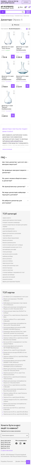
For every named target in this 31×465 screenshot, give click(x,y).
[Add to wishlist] (14, 32)
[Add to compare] (14, 34)
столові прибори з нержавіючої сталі (13, 272)
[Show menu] (3, 12)
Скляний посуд (19, 15)
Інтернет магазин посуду (7, 15)
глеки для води (7, 251)
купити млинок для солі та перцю (13, 245)
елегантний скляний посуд (14, 141)
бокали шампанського (9, 242)
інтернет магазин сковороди (11, 222)
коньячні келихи (7, 279)
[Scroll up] (28, 462)
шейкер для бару (8, 256)
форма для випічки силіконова (12, 233)
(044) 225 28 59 (6, 440)
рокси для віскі (7, 258)
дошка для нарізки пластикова (12, 220)
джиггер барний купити (10, 231)
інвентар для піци (8, 263)
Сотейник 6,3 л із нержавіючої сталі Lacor (16, 296)
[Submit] (27, 435)
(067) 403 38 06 (6, 444)
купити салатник (8, 270)
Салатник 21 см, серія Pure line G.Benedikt (16, 335)
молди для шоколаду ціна (10, 265)
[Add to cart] (13, 56)
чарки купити (7, 218)
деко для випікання (8, 229)
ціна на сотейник (8, 261)
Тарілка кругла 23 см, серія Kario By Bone (16, 414)
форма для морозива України (11, 281)
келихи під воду (7, 268)
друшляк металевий (9, 277)
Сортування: (10, 28)
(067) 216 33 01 (5, 446)
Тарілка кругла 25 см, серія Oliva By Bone (16, 412)
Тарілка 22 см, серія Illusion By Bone (14, 397)
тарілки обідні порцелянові (11, 238)
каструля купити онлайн (10, 254)
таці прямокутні (7, 235)
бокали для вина (8, 240)
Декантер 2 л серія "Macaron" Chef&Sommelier (7, 107)
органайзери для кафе (9, 249)
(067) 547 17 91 (5, 448)
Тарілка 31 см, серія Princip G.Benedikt (15, 350)
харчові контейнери (8, 274)
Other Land (24, 461)
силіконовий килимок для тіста (12, 247)
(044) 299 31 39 (5, 442)
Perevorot (10, 461)
